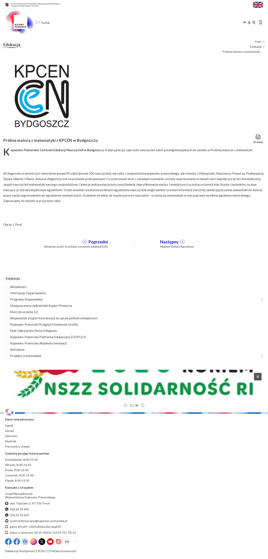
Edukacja (256, 46)
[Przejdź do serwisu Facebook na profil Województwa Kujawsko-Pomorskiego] (8, 541)
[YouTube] (50, 541)
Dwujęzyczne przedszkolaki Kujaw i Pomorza (41, 305)
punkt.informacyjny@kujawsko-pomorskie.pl (38, 521)
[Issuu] (58, 541)
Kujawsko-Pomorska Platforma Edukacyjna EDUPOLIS (48, 337)
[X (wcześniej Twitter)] (42, 541)
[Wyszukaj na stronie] (39, 22)
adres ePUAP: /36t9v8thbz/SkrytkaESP (35, 526)
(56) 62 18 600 (19, 509)
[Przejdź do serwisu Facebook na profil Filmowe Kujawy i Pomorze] (25, 541)
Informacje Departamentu (28, 293)
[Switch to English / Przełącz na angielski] (258, 4)
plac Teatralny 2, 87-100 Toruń (30, 503)
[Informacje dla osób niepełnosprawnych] (251, 22)
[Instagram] (33, 541)
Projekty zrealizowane (25, 356)
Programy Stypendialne (26, 299)
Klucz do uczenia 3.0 (24, 312)
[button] (134, 385)
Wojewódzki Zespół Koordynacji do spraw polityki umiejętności (54, 318)
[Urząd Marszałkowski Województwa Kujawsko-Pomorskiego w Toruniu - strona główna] (19, 22)
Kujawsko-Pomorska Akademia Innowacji (38, 343)
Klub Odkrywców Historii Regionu (33, 331)
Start (258, 41)
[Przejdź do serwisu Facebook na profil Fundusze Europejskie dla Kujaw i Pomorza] (16, 541)
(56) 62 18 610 (19, 515)
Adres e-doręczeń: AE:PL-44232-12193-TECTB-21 (43, 532)
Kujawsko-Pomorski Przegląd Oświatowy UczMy (44, 324)
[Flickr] (67, 541)
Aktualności (18, 287)
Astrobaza (17, 349)
